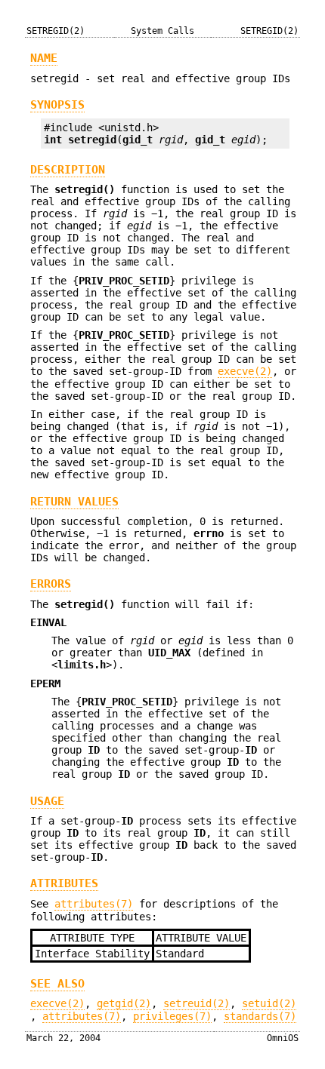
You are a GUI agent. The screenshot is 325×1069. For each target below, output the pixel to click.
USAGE (47, 801)
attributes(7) (93, 904)
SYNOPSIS (57, 105)
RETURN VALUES (74, 501)
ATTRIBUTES (64, 883)
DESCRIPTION (67, 170)
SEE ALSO (57, 984)
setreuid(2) (196, 1003)
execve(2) (245, 371)
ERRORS (50, 584)
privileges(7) (172, 1016)
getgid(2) (124, 1003)
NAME (43, 58)
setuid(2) (269, 1003)
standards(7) (260, 1016)
